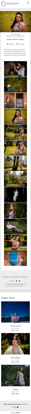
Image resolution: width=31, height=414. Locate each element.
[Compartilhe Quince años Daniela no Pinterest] (19, 281)
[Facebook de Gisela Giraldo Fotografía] (13, 407)
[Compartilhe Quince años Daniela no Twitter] (16, 281)
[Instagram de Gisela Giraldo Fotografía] (15, 407)
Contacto (25, 404)
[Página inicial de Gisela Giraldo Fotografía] (10, 4)
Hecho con (15, 412)
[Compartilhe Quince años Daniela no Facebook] (11, 281)
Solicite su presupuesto (15, 284)
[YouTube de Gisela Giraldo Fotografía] (17, 407)
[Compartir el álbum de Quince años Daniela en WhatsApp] (13, 281)
